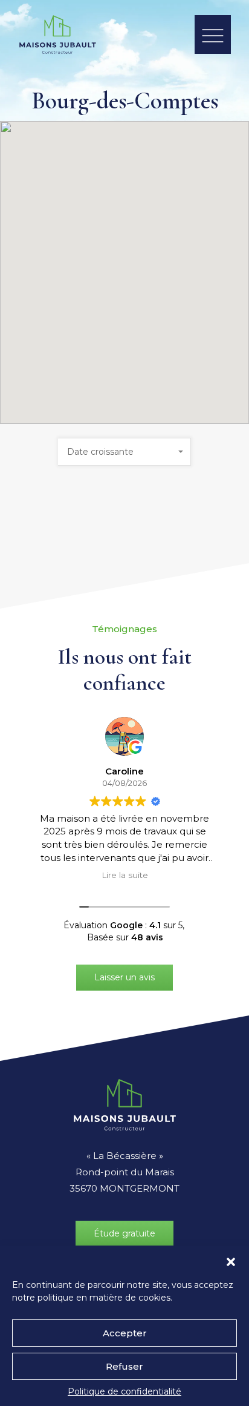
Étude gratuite (124, 1233)
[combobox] (124, 452)
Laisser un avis (124, 977)
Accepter (125, 1333)
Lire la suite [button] (125, 875)
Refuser (124, 1366)
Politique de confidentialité (124, 1391)
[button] (231, 1261)
